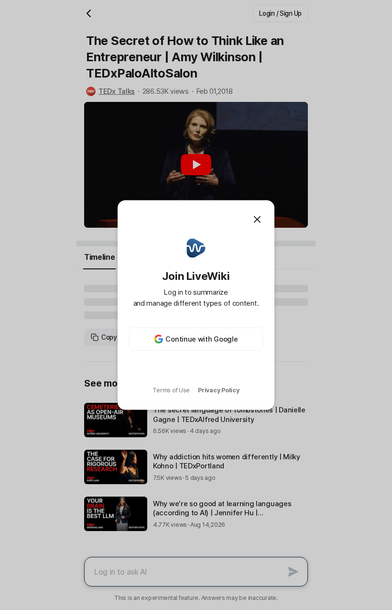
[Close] (257, 219)
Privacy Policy (218, 390)
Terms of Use (171, 390)
